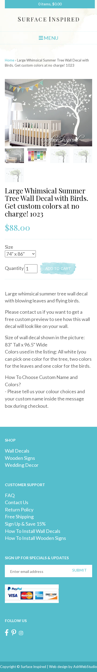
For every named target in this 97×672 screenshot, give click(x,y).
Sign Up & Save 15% (25, 524)
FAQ (10, 495)
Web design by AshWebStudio (73, 666)
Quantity (14, 268)
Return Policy (19, 509)
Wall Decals (17, 451)
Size (9, 247)
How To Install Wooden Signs (35, 538)
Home (9, 60)
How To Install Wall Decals (32, 531)
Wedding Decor (22, 465)
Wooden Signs (20, 458)
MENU (50, 38)
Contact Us (16, 502)
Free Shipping (19, 516)
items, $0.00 (50, 4)
